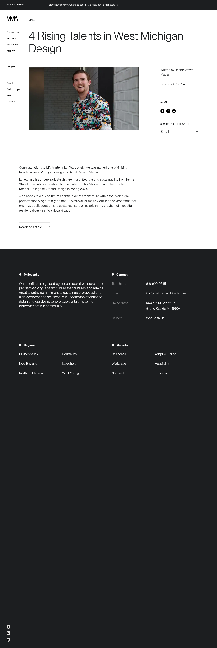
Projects (11, 67)
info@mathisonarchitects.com (166, 293)
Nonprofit (118, 373)
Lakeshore (69, 364)
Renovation (13, 44)
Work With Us (155, 318)
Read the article (30, 227)
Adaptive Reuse (165, 354)
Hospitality (162, 364)
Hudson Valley (28, 354)
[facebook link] (9, 627)
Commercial (13, 32)
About (10, 83)
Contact (11, 101)
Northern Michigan (31, 373)
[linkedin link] (9, 640)
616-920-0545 (156, 284)
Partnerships (13, 89)
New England (28, 364)
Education (162, 373)
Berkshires (69, 354)
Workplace (119, 364)
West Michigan (72, 373)
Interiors (11, 50)
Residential (12, 38)
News (10, 95)
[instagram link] (9, 633)
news (32, 20)
